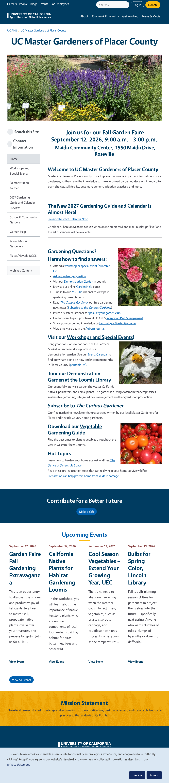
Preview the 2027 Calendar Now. (68, 219)
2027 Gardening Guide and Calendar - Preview (23, 202)
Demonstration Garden (19, 185)
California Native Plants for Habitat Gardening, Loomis (63, 571)
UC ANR (12, 30)
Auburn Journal (94, 328)
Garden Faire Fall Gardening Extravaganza (25, 568)
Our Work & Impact (104, 16)
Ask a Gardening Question (69, 276)
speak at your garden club (104, 313)
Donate (153, 5)
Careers (12, 4)
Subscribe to (85, 405)
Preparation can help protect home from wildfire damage (83, 476)
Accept (154, 775)
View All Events (21, 680)
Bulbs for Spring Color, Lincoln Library (139, 568)
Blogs (33, 4)
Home (14, 159)
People (23, 4)
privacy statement (18, 764)
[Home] (29, 16)
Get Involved (130, 16)
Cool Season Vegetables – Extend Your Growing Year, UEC (104, 568)
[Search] (127, 4)
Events (44, 4)
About (84, 16)
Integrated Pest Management (124, 318)
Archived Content (21, 270)
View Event (16, 661)
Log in (137, 5)
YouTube (76, 292)
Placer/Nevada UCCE (23, 256)
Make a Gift (86, 512)
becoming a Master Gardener (117, 323)
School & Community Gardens (23, 219)
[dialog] (84, 765)
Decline (137, 775)
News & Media (151, 16)
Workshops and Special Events (19, 170)
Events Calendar (97, 354)
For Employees (60, 4)
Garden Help (18, 232)
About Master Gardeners (18, 243)
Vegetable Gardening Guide (75, 429)
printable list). (78, 365)
